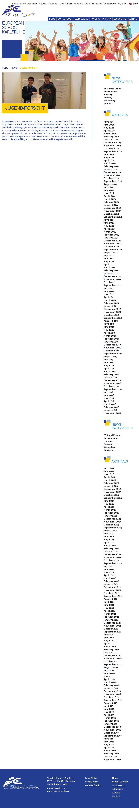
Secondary (120, 19)
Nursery (95, 19)
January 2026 (111, 140)
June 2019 (109, 363)
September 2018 (113, 389)
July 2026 (109, 122)
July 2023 (108, 220)
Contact (133, 19)
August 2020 (111, 321)
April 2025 (109, 160)
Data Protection (93, 4)
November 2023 (112, 211)
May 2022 (109, 262)
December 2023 (112, 208)
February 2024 (111, 202)
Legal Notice (91, 778)
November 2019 (112, 348)
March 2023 (110, 232)
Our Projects (118, 785)
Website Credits (93, 785)
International (111, 92)
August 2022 (110, 253)
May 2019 (109, 366)
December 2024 (112, 172)
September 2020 (113, 318)
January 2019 (110, 377)
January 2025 (111, 169)
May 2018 (109, 398)
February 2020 (112, 339)
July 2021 (108, 288)
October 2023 (111, 214)
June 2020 (109, 327)
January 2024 (111, 205)
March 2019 (110, 372)
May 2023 (109, 226)
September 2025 (113, 152)
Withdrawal (110, 4)
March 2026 (110, 134)
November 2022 (112, 244)
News (15, 4)
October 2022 (111, 247)
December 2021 (112, 276)
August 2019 (110, 357)
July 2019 (108, 360)
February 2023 (111, 235)
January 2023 (111, 238)
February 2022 (111, 270)
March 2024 (110, 199)
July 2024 (109, 187)
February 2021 (111, 303)
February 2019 (111, 375)
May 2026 (109, 128)
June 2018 (109, 395)
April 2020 (109, 333)
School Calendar (120, 781)
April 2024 (109, 196)
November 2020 (113, 312)
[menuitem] (15, 4)
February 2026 (111, 137)
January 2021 (110, 306)
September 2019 (113, 354)
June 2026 (109, 125)
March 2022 (110, 268)
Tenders (78, 4)
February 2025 (111, 166)
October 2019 (111, 351)
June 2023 (109, 223)
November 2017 (112, 413)
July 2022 (108, 256)
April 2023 (109, 229)
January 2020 (111, 342)
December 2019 (112, 345)
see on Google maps (57, 784)
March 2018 (110, 404)
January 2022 (111, 273)
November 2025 (112, 146)
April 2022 (109, 265)
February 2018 (111, 407)
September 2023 (113, 217)
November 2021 (112, 279)
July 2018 (108, 392)
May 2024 (109, 193)
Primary (106, 19)
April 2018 (109, 401)
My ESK (122, 4)
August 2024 (111, 184)
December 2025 (112, 143)
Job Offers (66, 4)
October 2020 (111, 315)
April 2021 (109, 297)
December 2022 (112, 241)
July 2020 (109, 324)
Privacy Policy (91, 781)
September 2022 (113, 250)
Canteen (116, 792)
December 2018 (112, 380)
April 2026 (109, 131)
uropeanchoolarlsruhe (13, 27)
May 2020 (109, 330)
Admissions (81, 19)
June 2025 (109, 155)
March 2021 (110, 300)
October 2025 (111, 149)
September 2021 (112, 285)
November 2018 (112, 383)
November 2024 (112, 175)
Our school (64, 19)
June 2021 (109, 291)
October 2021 (111, 282)
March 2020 (110, 336)
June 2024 (109, 190)
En (134, 4)
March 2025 (110, 163)
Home (52, 19)
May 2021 (109, 294)
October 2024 (111, 178)
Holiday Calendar (49, 4)
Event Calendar (28, 4)
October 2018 (111, 386)
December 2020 (112, 309)
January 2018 (110, 410)
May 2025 (109, 158)
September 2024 (113, 181)
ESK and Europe (112, 89)
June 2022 (109, 259)
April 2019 (109, 369)
